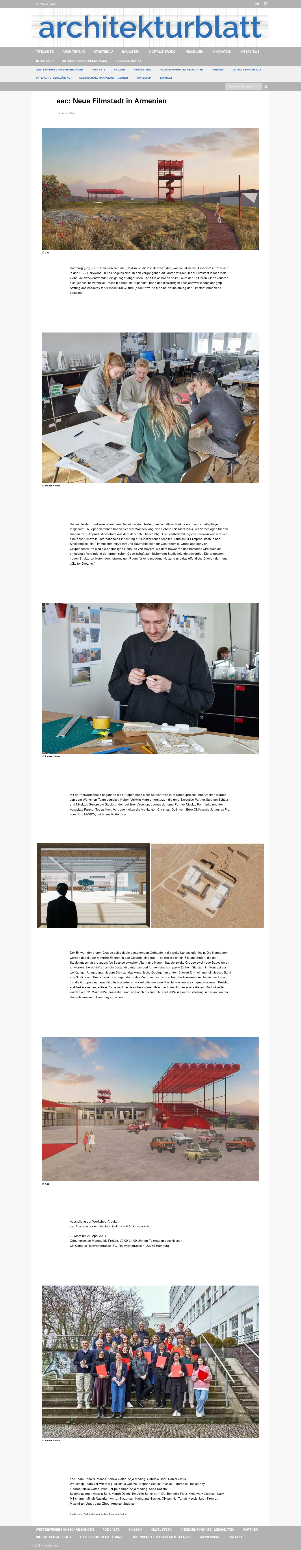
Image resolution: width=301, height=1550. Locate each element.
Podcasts (99, 69)
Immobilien (194, 51)
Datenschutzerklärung (53, 77)
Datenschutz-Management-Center (103, 77)
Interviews (249, 51)
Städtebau (103, 51)
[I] (265, 4)
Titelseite (45, 51)
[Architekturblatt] (150, 44)
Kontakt (166, 77)
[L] (257, 4)
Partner (217, 69)
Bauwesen (130, 51)
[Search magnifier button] (265, 86)
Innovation (221, 51)
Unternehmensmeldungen (84, 61)
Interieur (44, 61)
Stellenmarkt (129, 61)
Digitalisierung (162, 51)
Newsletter (142, 69)
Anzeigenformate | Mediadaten (181, 69)
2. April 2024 (67, 113)
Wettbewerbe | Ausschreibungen (59, 69)
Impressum (144, 77)
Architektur (74, 51)
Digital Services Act (246, 69)
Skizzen (119, 69)
